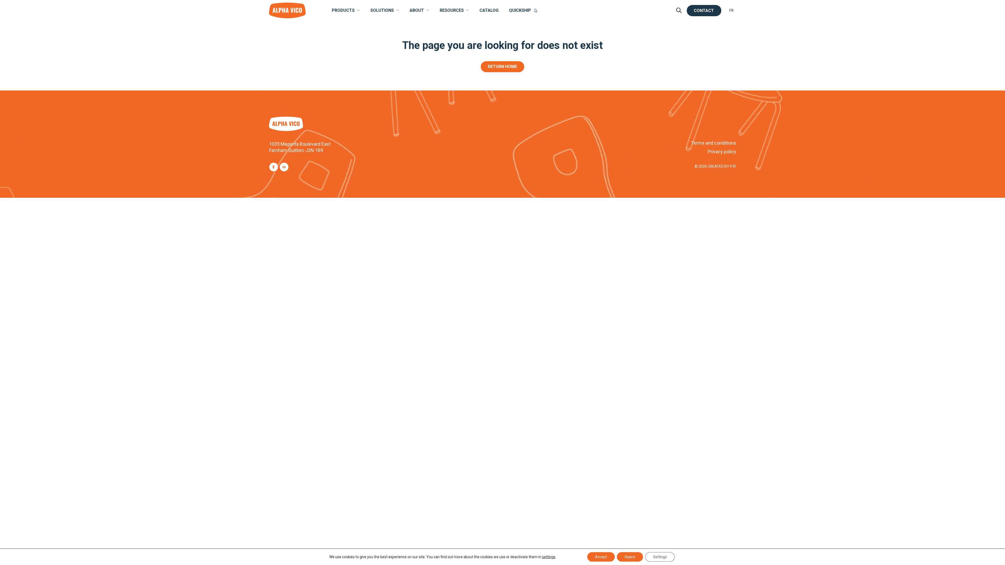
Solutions (382, 10)
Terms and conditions (713, 143)
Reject (630, 557)
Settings (660, 557)
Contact (704, 10)
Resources (452, 10)
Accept (601, 557)
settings (548, 557)
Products (343, 10)
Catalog (489, 10)
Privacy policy (722, 151)
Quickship (520, 10)
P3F (733, 166)
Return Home (502, 66)
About (417, 10)
